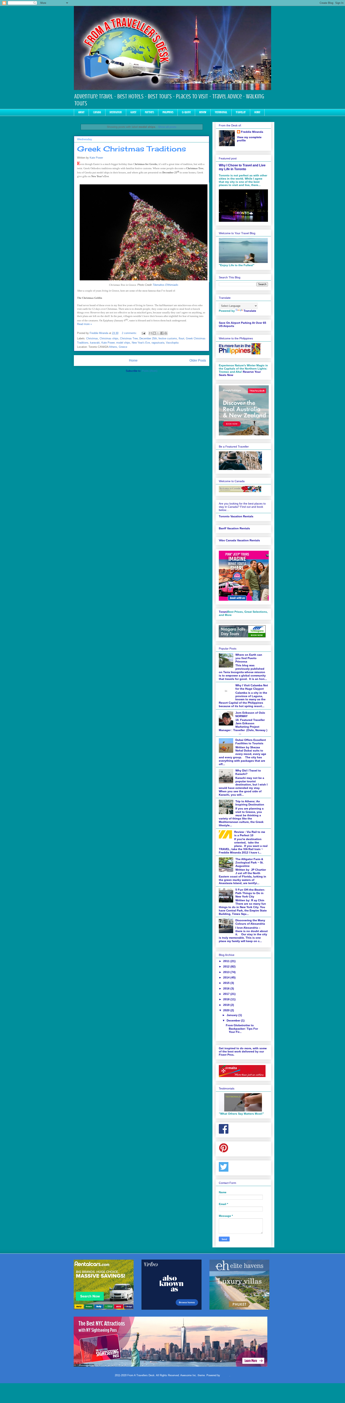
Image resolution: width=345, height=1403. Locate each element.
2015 (226, 982)
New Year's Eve (141, 342)
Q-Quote (186, 112)
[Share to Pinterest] (166, 333)
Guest (133, 112)
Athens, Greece (118, 346)
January (232, 1015)
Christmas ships (109, 338)
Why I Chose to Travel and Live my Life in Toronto (242, 167)
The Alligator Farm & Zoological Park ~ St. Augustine (249, 862)
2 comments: (130, 333)
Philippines (168, 112)
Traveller (241, 112)
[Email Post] (143, 333)
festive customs (168, 338)
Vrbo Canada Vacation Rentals (239, 540)
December (234, 1020)
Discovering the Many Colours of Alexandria (250, 922)
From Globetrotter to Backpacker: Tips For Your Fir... (242, 1029)
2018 (226, 999)
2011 (226, 961)
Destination (116, 112)
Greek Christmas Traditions (131, 148)
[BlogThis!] (154, 333)
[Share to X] (158, 333)
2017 (226, 993)
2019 (226, 1004)
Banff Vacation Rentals (234, 528)
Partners (149, 112)
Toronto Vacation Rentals (236, 516)
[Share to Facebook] (162, 333)
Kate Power (96, 157)
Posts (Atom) (149, 370)
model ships (123, 342)
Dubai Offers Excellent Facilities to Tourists (250, 741)
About (81, 112)
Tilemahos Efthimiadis (165, 284)
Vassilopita (172, 342)
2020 (226, 1010)
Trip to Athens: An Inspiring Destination (249, 803)
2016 (226, 988)
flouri (181, 338)
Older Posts (197, 360)
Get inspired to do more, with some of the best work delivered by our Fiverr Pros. (243, 1051)
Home (257, 112)
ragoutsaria (158, 342)
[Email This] (151, 333)
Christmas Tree (129, 338)
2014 (226, 977)
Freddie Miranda (252, 131)
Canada (97, 112)
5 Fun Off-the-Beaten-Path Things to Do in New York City (250, 893)
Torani (223, 611)
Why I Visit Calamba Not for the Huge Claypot (251, 687)
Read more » (84, 324)
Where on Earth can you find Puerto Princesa (248, 658)
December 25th (148, 338)
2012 (226, 966)
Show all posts (167, 126)
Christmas (92, 338)
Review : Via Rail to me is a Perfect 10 (249, 833)
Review (202, 112)
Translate (250, 310)
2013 (226, 972)
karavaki (95, 342)
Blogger (225, 1375)
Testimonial (221, 112)
